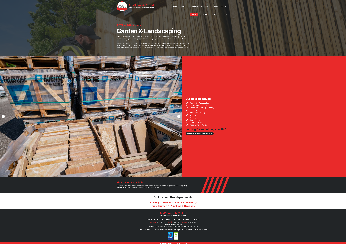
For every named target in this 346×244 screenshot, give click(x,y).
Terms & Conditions (144, 230)
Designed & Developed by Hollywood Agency (173, 243)
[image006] (170, 236)
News (187, 219)
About (156, 219)
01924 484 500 (160, 222)
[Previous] (3, 116)
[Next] (178, 116)
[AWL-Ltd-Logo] (135, 6)
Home (149, 219)
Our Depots (166, 219)
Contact (195, 219)
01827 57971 (176, 222)
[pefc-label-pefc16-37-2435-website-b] (176, 236)
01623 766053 (191, 222)
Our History (178, 219)
